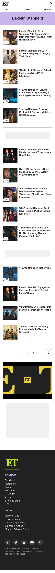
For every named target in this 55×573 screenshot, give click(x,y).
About (8, 497)
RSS (7, 504)
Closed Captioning (15, 522)
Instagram (10, 484)
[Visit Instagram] (24, 543)
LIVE (6, 9)
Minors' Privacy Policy (17, 529)
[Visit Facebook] (8, 543)
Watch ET (48, 9)
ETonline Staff (12, 501)
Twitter (9, 487)
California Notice (14, 526)
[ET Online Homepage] (6, 3)
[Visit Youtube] (32, 542)
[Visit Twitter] (16, 543)
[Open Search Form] (51, 3)
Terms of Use (12, 516)
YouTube (10, 490)
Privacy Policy (12, 519)
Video (26, 9)
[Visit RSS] (40, 543)
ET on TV (10, 494)
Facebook (10, 480)
